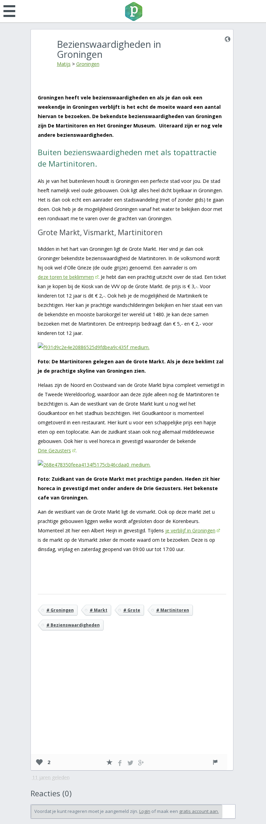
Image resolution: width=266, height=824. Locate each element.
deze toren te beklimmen (66, 277)
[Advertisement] (132, 702)
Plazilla (133, 11)
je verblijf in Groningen (190, 530)
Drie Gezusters (54, 450)
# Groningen (60, 610)
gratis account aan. (199, 811)
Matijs (64, 64)
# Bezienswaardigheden (73, 625)
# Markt (98, 610)
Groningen (87, 64)
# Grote (131, 610)
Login (144, 811)
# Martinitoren (172, 610)
